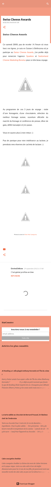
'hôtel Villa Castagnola (30, 234)
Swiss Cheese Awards (23, 52)
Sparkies (30, 56)
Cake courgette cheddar (11, 459)
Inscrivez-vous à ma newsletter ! (25, 330)
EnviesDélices (17, 268)
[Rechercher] (47, 4)
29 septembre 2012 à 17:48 (33, 269)
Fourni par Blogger (27, 484)
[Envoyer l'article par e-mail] (4, 250)
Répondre (15, 276)
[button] (4, 27)
